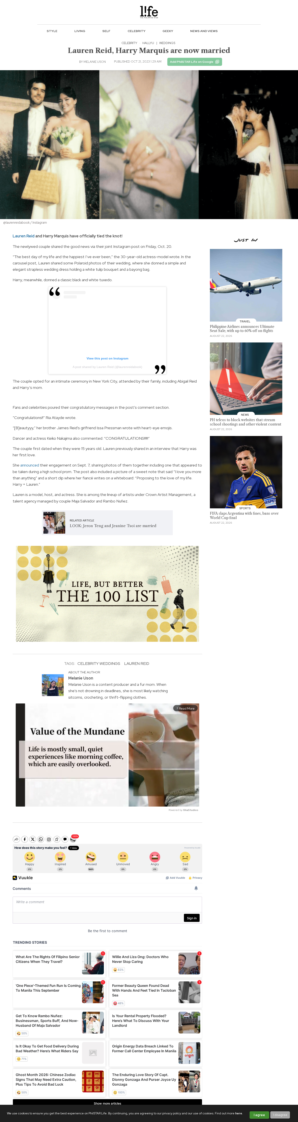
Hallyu (148, 43)
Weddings (167, 43)
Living (79, 31)
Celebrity (137, 31)
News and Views (204, 31)
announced (29, 465)
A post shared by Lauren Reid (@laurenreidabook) (107, 367)
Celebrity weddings (98, 663)
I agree (259, 1115)
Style (52, 31)
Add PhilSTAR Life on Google (191, 62)
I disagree (280, 1115)
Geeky (168, 31)
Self (106, 31)
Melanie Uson (95, 62)
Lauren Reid (23, 235)
